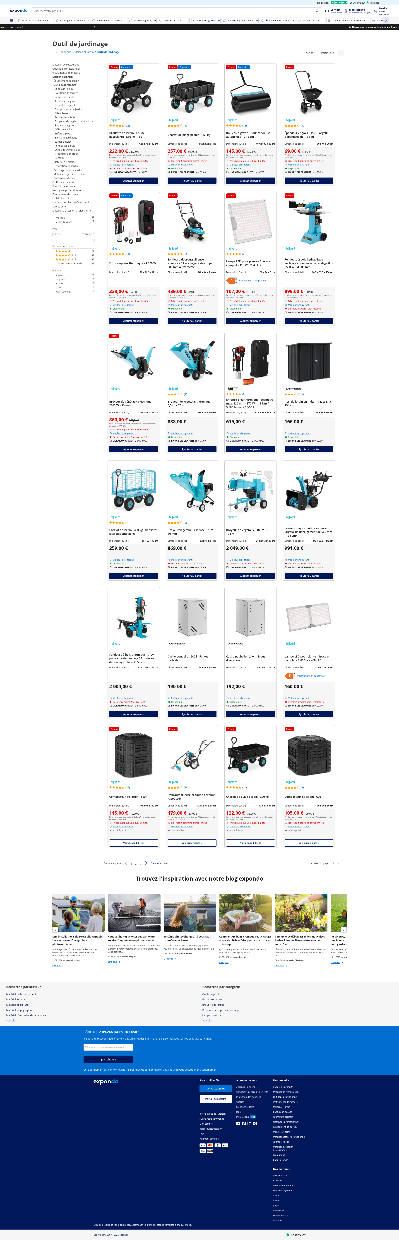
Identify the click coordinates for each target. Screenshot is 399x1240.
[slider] (54, 240)
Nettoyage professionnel (66, 190)
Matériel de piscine (65, 162)
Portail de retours (215, 1099)
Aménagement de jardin (68, 170)
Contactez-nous (216, 1088)
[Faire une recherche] (317, 10)
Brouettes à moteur (66, 154)
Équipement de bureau (65, 194)
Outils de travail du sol (68, 149)
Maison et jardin (62, 76)
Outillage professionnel (66, 68)
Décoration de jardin (66, 166)
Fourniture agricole (63, 186)
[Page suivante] (146, 863)
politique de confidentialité (146, 1069)
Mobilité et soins (62, 198)
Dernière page (159, 863)
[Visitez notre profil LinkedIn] (249, 1124)
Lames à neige (63, 141)
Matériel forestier (16, 999)
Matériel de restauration (66, 64)
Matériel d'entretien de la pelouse (26, 1015)
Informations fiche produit (252, 280)
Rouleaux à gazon (65, 125)
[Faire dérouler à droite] (310, 27)
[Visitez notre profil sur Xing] (255, 1124)
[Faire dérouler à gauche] (88, 27)
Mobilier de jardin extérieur (70, 174)
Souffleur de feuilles (66, 93)
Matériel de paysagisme (20, 1010)
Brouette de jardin (65, 105)
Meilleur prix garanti (123, 164)
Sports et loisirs (61, 206)
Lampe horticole (64, 97)
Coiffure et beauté (63, 182)
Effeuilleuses (62, 113)
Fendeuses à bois (65, 117)
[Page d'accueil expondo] (56, 52)
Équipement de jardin (66, 81)
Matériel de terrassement (21, 994)
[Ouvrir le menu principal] (11, 20)
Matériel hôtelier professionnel (70, 202)
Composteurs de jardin (68, 109)
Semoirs (60, 158)
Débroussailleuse (65, 129)
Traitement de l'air (64, 178)
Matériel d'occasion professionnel (72, 210)
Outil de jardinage (65, 85)
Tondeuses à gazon (66, 101)
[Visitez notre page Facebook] (244, 1124)
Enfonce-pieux (63, 133)
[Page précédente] (125, 863)
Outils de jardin (64, 89)
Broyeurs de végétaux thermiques (75, 121)
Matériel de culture (17, 1004)
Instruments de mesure (66, 72)
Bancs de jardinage (66, 137)
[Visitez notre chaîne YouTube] (238, 1124)
